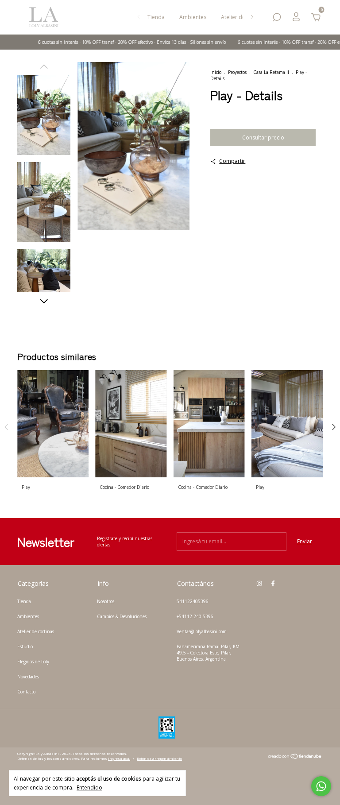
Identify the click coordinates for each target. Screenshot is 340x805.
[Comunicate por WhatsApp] (321, 786)
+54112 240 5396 (195, 616)
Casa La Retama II (271, 72)
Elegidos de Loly (33, 661)
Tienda (156, 17)
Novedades (28, 676)
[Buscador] (276, 19)
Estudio (25, 646)
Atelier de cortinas (35, 631)
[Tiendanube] (295, 757)
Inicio (215, 72)
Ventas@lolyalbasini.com (202, 631)
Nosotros (105, 601)
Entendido (89, 787)
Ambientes (192, 17)
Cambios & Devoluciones (122, 616)
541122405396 (193, 601)
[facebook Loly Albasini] (273, 583)
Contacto (26, 692)
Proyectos (237, 72)
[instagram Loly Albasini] (259, 583)
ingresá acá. (119, 758)
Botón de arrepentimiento (159, 758)
